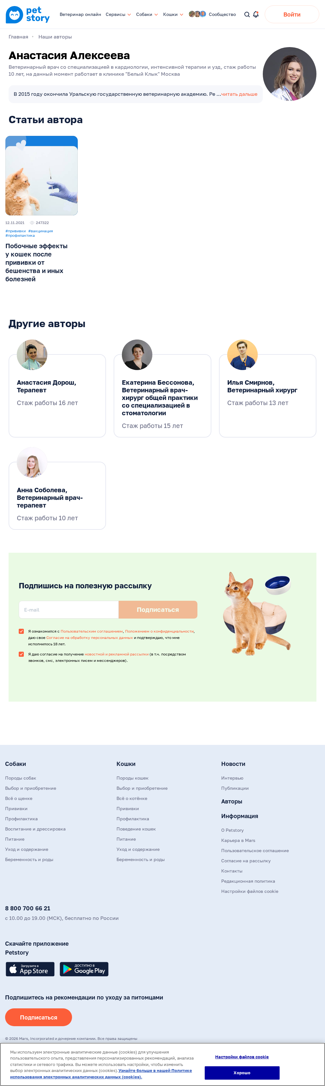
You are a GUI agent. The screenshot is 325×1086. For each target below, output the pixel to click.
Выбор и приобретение (30, 788)
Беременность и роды (29, 859)
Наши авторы (55, 36)
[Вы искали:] (247, 15)
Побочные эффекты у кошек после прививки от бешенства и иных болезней (36, 262)
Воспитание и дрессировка (35, 828)
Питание (14, 839)
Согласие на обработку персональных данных (89, 637)
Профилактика (21, 818)
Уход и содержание (26, 849)
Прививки (16, 808)
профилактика (20, 235)
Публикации (235, 788)
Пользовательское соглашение (255, 850)
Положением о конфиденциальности (159, 631)
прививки (15, 231)
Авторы (231, 801)
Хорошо (242, 1072)
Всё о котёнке (131, 798)
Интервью (232, 778)
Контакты (231, 870)
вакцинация (40, 231)
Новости (233, 763)
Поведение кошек (136, 828)
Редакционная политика (248, 881)
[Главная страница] (28, 22)
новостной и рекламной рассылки (117, 654)
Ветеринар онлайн (80, 14)
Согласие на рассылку (246, 860)
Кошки (126, 763)
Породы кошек (132, 778)
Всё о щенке (18, 798)
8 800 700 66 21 (27, 908)
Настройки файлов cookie (242, 1056)
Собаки (15, 763)
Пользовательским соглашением (92, 631)
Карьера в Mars (238, 840)
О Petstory (232, 830)
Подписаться (38, 1017)
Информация (239, 815)
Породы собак (20, 778)
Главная (18, 36)
